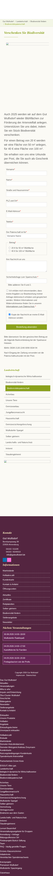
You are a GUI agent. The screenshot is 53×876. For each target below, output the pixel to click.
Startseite (13, 9)
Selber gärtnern (12, 436)
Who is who (5, 689)
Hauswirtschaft (12, 418)
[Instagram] (9, 560)
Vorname (10, 169)
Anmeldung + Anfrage (9, 834)
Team (2, 843)
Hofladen (4, 721)
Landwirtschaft (22, 21)
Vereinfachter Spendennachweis (14, 857)
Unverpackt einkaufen (9, 730)
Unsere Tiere (11, 400)
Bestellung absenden (26, 327)
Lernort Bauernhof (8, 828)
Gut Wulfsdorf (8, 21)
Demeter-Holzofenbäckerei (12, 744)
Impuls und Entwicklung (10, 692)
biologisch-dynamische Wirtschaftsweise (24, 376)
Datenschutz (31, 675)
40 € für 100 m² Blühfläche (23, 251)
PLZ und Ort (12, 201)
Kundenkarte (8, 580)
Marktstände (8, 570)
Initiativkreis (5, 854)
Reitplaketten (8, 604)
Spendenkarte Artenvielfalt (11, 756)
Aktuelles (7, 595)
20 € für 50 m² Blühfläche (22, 248)
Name (9, 180)
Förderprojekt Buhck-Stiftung (12, 840)
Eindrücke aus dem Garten (12, 813)
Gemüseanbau (12, 406)
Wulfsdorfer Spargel (14, 430)
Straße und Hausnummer (17, 190)
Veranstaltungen (7, 686)
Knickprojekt (5, 862)
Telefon (9, 222)
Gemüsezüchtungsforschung (19, 424)
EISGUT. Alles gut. (8, 765)
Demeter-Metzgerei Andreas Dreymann (17, 747)
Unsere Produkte (7, 718)
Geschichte (5, 698)
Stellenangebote (10, 617)
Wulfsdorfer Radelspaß (14, 638)
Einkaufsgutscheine (8, 727)
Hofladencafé (8, 575)
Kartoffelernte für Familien (15, 650)
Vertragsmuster (7, 810)
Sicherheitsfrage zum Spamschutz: (22, 277)
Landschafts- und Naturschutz (19, 442)
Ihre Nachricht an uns (15, 259)
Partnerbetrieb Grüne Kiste (12, 761)
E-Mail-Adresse (13, 211)
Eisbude (3, 738)
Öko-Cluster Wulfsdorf (10, 695)
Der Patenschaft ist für (16, 232)
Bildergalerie (5, 701)
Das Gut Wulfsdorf (8, 680)
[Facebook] (5, 560)
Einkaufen (4, 715)
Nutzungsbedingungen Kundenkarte (16, 753)
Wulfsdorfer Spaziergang (11, 868)
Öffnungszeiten (9, 589)
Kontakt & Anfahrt (10, 584)
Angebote (4, 724)
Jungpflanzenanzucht (15, 412)
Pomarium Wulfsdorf (9, 865)
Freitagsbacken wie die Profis (17, 662)
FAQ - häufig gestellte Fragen (13, 846)
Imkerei (9, 448)
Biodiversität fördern (38, 21)
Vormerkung (5, 807)
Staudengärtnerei (13, 454)
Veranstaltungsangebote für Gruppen (16, 831)
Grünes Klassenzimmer (10, 851)
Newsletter (7, 622)
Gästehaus (5, 873)
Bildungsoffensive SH (9, 837)
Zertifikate (7, 599)
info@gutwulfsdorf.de (16, 555)
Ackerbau (10, 394)
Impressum (20, 675)
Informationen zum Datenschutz (20, 306)
